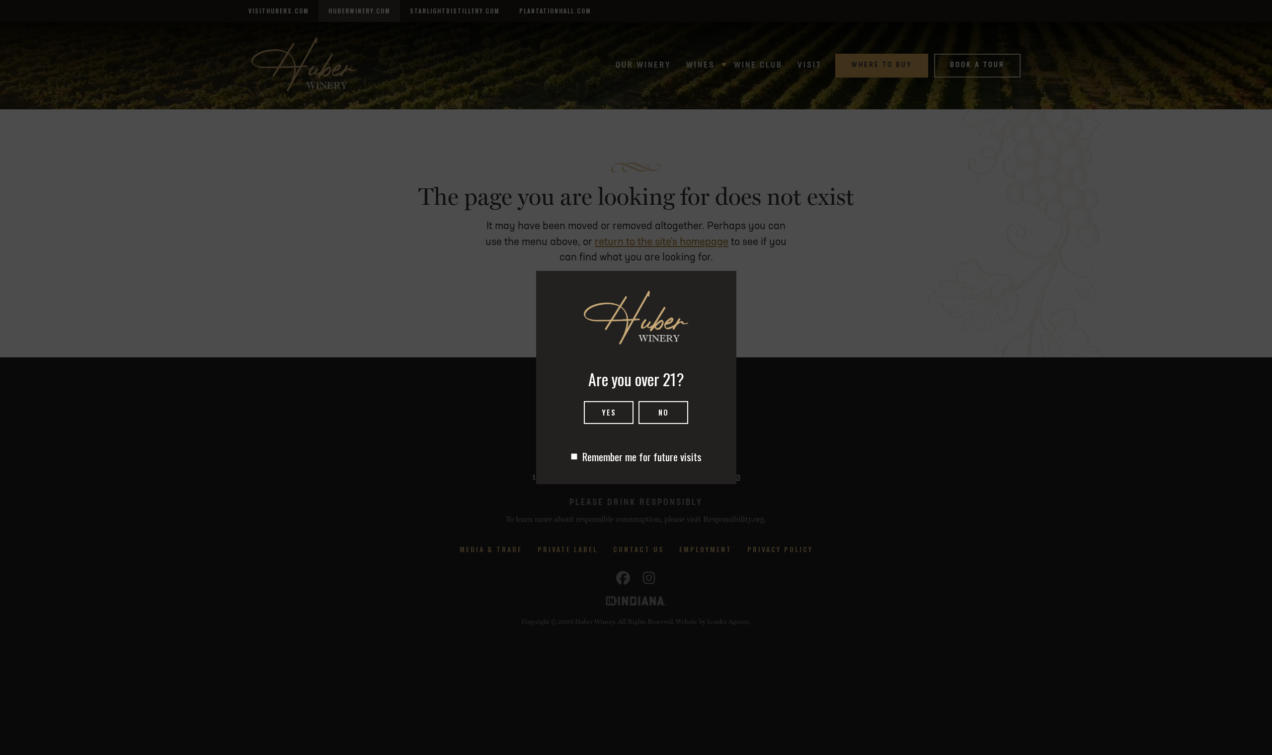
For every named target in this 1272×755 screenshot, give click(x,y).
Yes (609, 412)
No (663, 412)
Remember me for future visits (642, 456)
